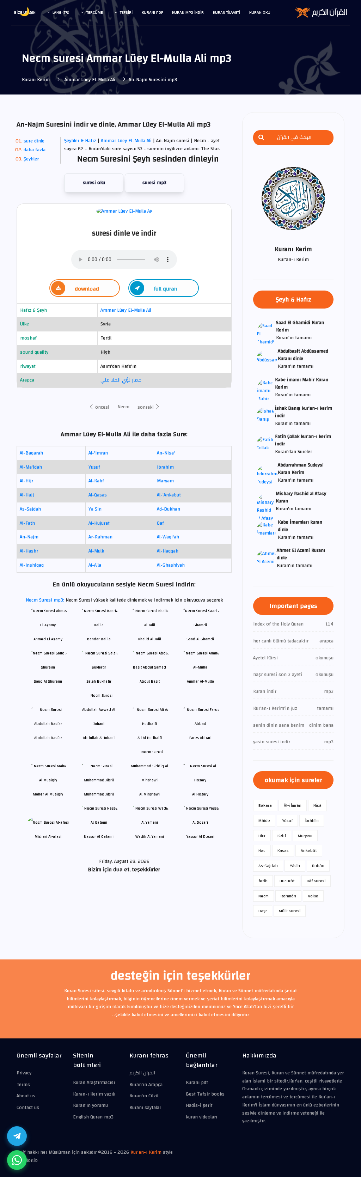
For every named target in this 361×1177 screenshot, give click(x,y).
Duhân (318, 866)
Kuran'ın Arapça (146, 1084)
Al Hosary (200, 794)
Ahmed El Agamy (47, 639)
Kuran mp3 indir (188, 12)
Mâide (264, 820)
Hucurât (287, 881)
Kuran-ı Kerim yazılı (94, 1094)
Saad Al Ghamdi (200, 639)
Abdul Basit (150, 681)
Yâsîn (295, 866)
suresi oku (94, 182)
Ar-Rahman (100, 537)
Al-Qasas (97, 495)
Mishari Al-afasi (48, 836)
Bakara (265, 805)
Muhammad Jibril (99, 794)
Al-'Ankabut (169, 495)
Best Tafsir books (205, 1094)
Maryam (165, 481)
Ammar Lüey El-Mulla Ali (90, 79)
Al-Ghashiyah (171, 565)
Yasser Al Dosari (200, 836)
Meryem (305, 836)
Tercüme (94, 12)
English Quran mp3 (93, 1117)
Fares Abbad (200, 738)
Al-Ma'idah (31, 467)
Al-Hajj (27, 495)
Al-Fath (27, 523)
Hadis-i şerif (199, 1105)
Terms (23, 1084)
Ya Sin (95, 509)
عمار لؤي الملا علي (120, 380)
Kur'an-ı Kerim (145, 1152)
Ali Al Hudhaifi (149, 738)
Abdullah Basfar (48, 738)
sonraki (146, 407)
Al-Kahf (96, 481)
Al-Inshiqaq (32, 565)
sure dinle (34, 141)
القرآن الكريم (142, 1073)
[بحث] (261, 137)
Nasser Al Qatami (99, 836)
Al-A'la (94, 565)
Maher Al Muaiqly (48, 794)
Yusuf (94, 467)
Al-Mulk (96, 551)
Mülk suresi (289, 911)
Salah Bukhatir (98, 681)
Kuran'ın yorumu (90, 1105)
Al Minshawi (149, 794)
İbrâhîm (312, 820)
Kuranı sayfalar (145, 1107)
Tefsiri (126, 12)
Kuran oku (259, 12)
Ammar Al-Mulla (200, 681)
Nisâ (317, 805)
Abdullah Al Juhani (99, 738)
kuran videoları (201, 1117)
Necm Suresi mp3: (46, 600)
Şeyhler (31, 159)
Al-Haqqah (167, 551)
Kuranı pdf (152, 12)
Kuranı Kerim (36, 79)
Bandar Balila (99, 639)
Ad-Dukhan (168, 509)
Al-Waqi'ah (168, 537)
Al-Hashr (29, 551)
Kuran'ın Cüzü (143, 1095)
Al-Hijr (26, 481)
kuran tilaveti (226, 12)
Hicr (261, 836)
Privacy (24, 1073)
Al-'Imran (98, 453)
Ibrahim (165, 467)
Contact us (28, 1107)
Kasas (283, 850)
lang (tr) (61, 12)
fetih (263, 881)
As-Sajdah (30, 509)
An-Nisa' (166, 453)
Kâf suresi (316, 881)
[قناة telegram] (17, 1136)
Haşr (262, 911)
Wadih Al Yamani (149, 836)
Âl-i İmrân (292, 805)
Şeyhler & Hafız (80, 140)
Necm (123, 406)
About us (26, 1095)
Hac (261, 850)
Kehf (281, 836)
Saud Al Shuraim (48, 681)
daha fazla (34, 149)
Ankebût (309, 850)
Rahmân (288, 896)
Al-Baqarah (31, 453)
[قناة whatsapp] (17, 1160)
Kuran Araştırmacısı (94, 1082)
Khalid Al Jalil (149, 639)
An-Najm (29, 537)
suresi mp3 (154, 182)
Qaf (160, 523)
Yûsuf (287, 820)
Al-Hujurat (99, 523)
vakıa (313, 896)
